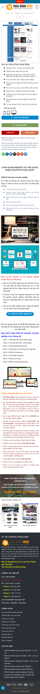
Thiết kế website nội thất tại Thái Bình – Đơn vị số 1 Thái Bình (21, 662)
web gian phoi (16, 147)
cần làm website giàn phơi (12, 143)
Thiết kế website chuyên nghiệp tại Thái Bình (19, 672)
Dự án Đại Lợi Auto (29, 525)
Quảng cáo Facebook (9, 621)
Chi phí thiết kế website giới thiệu (12, 612)
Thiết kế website (16, 580)
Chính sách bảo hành (8, 628)
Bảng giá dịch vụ (7, 634)
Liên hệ (24, 688)
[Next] (39, 517)
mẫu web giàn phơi (21, 145)
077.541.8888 (15, 590)
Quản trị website (7, 640)
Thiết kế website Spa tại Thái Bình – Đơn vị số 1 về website (21, 657)
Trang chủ (9, 13)
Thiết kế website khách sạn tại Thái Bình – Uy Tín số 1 (20, 652)
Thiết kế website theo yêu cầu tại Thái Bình (18, 669)
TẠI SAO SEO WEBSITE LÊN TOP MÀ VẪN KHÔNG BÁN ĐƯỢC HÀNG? (19, 676)
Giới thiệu (16, 688)
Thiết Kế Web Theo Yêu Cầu (11, 615)
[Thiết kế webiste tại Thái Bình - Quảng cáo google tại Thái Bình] (20, 7)
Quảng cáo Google (8, 618)
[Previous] (1, 517)
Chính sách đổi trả (7, 631)
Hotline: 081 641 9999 (20, 492)
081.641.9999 (15, 586)
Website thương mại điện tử (24, 13)
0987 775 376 (15, 593)
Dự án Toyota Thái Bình (10, 526)
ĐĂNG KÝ (20, 1)
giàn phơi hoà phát (26, 143)
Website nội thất (25, 138)
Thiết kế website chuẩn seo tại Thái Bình (17, 666)
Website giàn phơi (13, 138)
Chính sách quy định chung (10, 625)
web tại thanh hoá (26, 147)
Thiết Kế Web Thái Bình (12, 583)
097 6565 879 (15, 596)
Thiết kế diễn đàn (7, 637)
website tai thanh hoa (19, 149)
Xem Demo (29, 133)
